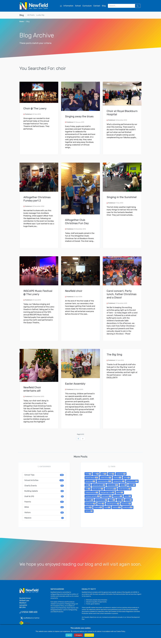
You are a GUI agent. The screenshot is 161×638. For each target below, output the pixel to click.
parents (118, 496)
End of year (98, 489)
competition (118, 481)
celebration (106, 477)
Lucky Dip (40, 15)
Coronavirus (132, 481)
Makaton (43, 518)
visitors (116, 507)
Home (21, 21)
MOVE (120, 492)
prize (120, 500)
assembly (121, 474)
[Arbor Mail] (24, 623)
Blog (104, 6)
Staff (88, 507)
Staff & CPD (43, 496)
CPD (88, 485)
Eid (88, 489)
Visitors (43, 512)
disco (123, 485)
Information (68, 6)
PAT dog (89, 500)
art (103, 474)
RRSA (43, 507)
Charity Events (43, 486)
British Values (92, 477)
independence (92, 492)
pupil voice (90, 503)
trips (107, 507)
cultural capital (99, 485)
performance (101, 500)
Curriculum (87, 6)
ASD (111, 474)
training (97, 507)
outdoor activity (92, 496)
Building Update (43, 491)
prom (128, 500)
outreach (106, 496)
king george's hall (107, 492)
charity (117, 477)
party (127, 496)
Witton (89, 511)
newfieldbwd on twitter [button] (31, 618)
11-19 (88, 474)
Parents (43, 502)
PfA (112, 500)
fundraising (111, 489)
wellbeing (127, 507)
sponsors (126, 503)
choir (126, 477)
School (78, 6)
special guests (113, 503)
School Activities (43, 480)
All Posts (30, 15)
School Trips (43, 475)
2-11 (96, 474)
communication (104, 481)
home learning (124, 489)
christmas (90, 481)
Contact (96, 6)
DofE (131, 485)
